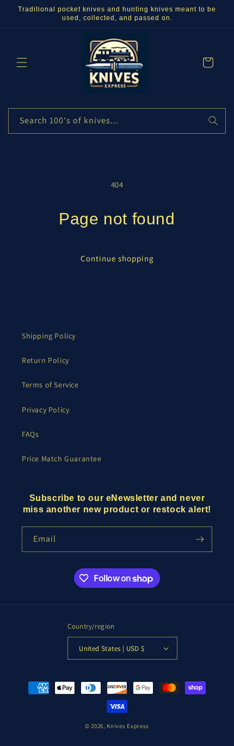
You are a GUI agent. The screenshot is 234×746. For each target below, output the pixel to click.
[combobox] (117, 121)
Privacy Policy (45, 410)
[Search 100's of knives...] (213, 121)
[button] (22, 62)
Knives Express (128, 726)
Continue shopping (117, 258)
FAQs (30, 434)
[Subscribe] (200, 539)
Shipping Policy (49, 336)
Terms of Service (50, 385)
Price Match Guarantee (62, 458)
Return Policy (45, 360)
